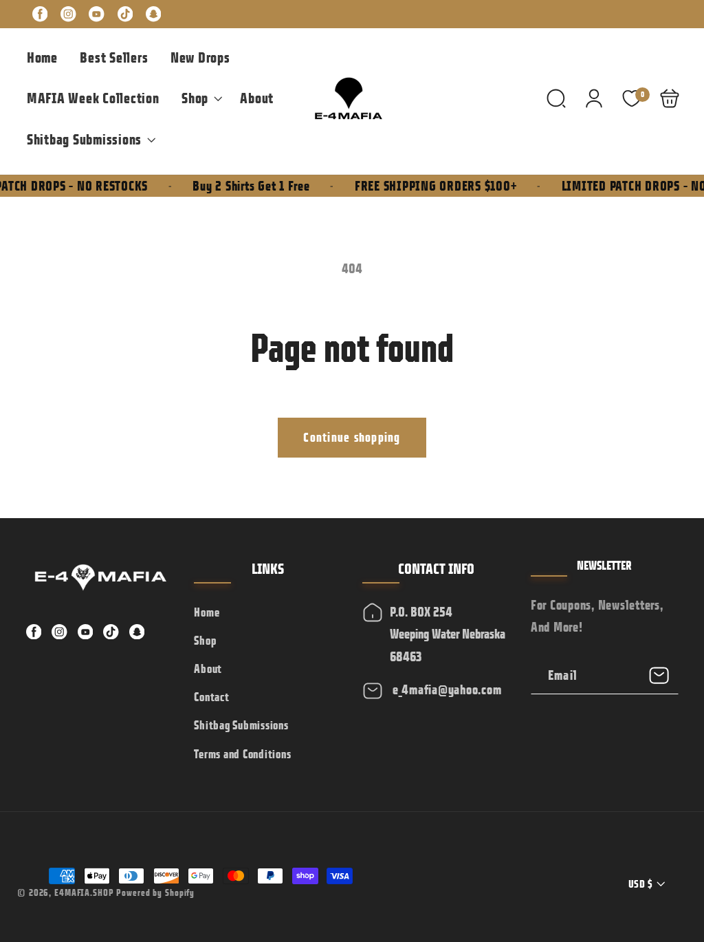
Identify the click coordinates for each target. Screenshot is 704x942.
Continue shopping (351, 437)
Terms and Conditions (242, 754)
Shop (205, 640)
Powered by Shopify (155, 892)
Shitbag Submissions (241, 725)
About (208, 669)
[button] (199, 98)
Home (206, 612)
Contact (211, 697)
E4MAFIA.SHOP (84, 892)
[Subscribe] (660, 675)
